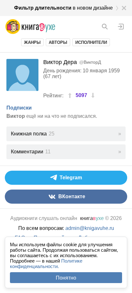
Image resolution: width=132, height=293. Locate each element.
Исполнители (91, 42)
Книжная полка (32, 133)
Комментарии (31, 151)
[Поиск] (105, 26)
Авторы (58, 42)
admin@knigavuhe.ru (89, 228)
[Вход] (121, 26)
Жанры (32, 42)
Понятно (66, 278)
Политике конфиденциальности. (46, 263)
